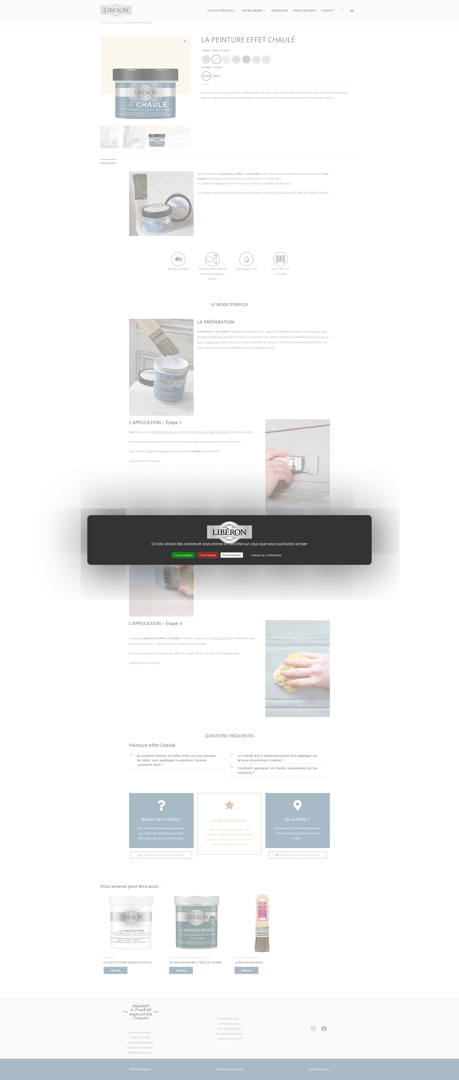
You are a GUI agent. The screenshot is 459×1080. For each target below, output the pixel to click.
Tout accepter (183, 555)
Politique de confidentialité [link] (266, 555)
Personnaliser (231, 555)
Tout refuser (207, 555)
